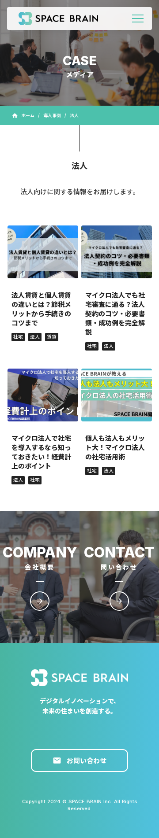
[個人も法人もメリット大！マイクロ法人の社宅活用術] (116, 395)
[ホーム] (62, 18)
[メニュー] (138, 18)
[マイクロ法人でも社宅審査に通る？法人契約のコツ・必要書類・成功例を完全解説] (116, 251)
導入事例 (52, 115)
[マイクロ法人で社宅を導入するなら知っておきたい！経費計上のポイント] (43, 395)
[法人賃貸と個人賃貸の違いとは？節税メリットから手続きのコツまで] (43, 251)
